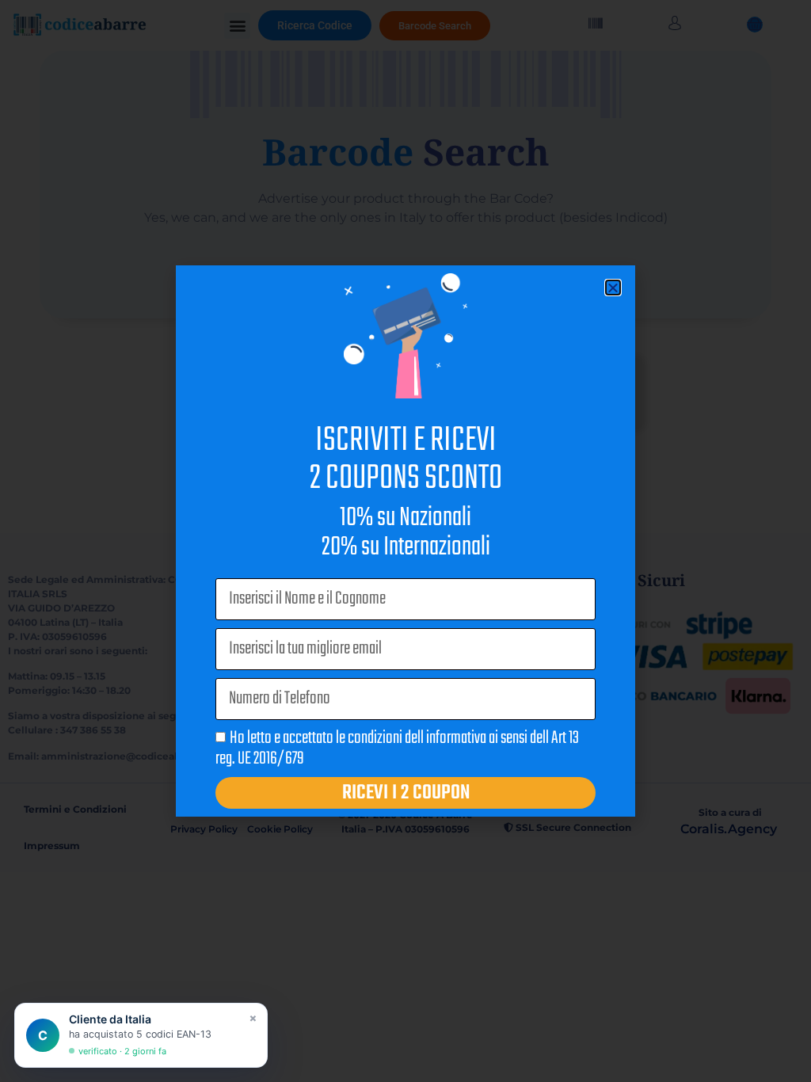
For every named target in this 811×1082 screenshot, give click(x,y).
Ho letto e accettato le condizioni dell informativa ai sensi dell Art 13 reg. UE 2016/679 (397, 748)
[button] (613, 287)
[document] (405, 541)
